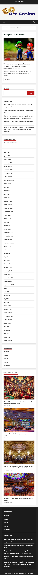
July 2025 (6, 187)
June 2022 (7, 295)
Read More (8, 79)
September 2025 (9, 180)
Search (6, 88)
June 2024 (7, 225)
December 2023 (8, 232)
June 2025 (7, 191)
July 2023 (6, 250)
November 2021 (8, 316)
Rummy (6, 362)
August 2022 (7, 288)
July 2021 (6, 327)
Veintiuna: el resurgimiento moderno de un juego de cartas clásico (19, 49)
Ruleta (6, 358)
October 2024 (8, 215)
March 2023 (7, 264)
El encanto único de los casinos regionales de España (19, 484)
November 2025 (8, 173)
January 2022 (8, 313)
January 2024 (8, 229)
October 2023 (8, 239)
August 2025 (7, 184)
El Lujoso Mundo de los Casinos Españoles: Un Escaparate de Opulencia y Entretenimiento (19, 452)
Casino (6, 355)
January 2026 (8, 166)
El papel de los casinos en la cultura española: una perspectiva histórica (19, 387)
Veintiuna (7, 58)
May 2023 (6, 257)
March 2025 (7, 197)
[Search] (34, 22)
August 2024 (7, 218)
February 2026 (8, 163)
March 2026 (7, 159)
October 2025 (8, 177)
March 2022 (7, 306)
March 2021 (7, 337)
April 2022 (7, 302)
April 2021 (7, 333)
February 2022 (8, 309)
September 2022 (9, 285)
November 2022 (8, 278)
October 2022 (8, 281)
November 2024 (8, 211)
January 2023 (8, 271)
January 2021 (8, 340)
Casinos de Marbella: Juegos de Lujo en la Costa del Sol (19, 420)
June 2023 (7, 253)
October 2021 (8, 320)
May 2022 (6, 299)
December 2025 (8, 170)
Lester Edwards (8, 68)
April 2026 (7, 156)
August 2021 (7, 323)
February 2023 (8, 267)
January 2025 (8, 204)
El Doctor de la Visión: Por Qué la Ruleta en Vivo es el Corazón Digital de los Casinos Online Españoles (19, 129)
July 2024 (6, 222)
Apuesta (6, 351)
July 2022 (6, 292)
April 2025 (7, 194)
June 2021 (7, 330)
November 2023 (8, 236)
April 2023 (7, 260)
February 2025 (8, 201)
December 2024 (8, 208)
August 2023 (7, 246)
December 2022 (8, 274)
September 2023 (9, 243)
